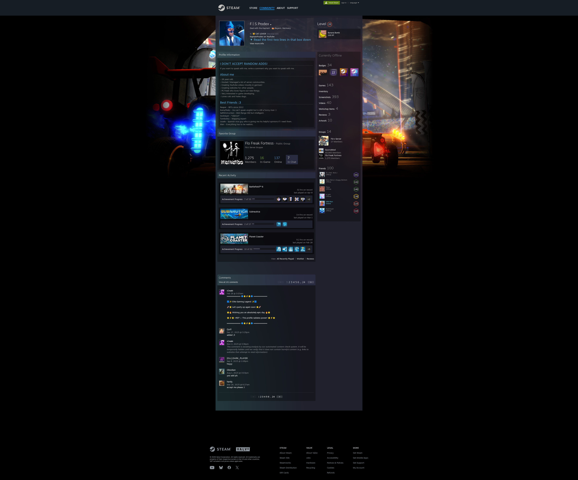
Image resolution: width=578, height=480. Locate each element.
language (353, 3)
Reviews (310, 259)
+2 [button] (309, 199)
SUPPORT (292, 7)
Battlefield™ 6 (256, 186)
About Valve (311, 453)
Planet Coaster (256, 236)
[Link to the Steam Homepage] (229, 10)
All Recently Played (285, 259)
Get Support (358, 463)
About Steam (286, 453)
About (281, 7)
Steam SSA (284, 458)
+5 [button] (309, 249)
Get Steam (357, 453)
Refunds (331, 472)
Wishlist (300, 259)
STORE (253, 7)
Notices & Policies (335, 463)
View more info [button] (257, 43)
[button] (339, 24)
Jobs (308, 458)
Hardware (310, 463)
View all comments (228, 282)
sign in (343, 3)
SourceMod (330, 150)
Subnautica (254, 211)
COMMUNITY (267, 7)
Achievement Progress (232, 199)
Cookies (330, 467)
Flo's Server (336, 139)
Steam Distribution (288, 467)
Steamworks (285, 463)
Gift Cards (284, 472)
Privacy (330, 453)
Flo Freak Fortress (333, 155)
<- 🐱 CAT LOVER (258, 33)
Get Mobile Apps (360, 458)
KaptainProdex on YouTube (262, 36)
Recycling (310, 467)
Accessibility (332, 458)
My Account (358, 467)
